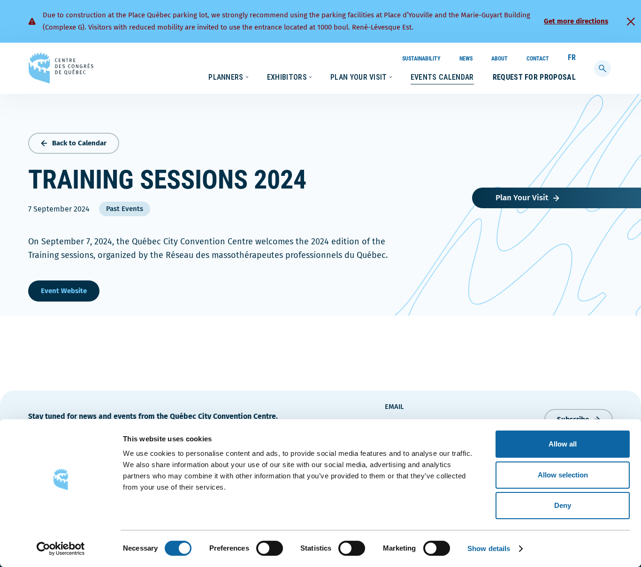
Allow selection (563, 475)
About (499, 58)
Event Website (64, 291)
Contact (538, 58)
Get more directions (576, 21)
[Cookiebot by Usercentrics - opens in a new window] (61, 549)
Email (394, 406)
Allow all (563, 444)
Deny (562, 505)
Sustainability (421, 58)
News (466, 58)
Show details (488, 548)
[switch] (269, 548)
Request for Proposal (534, 77)
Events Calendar (442, 77)
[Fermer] (630, 21)
